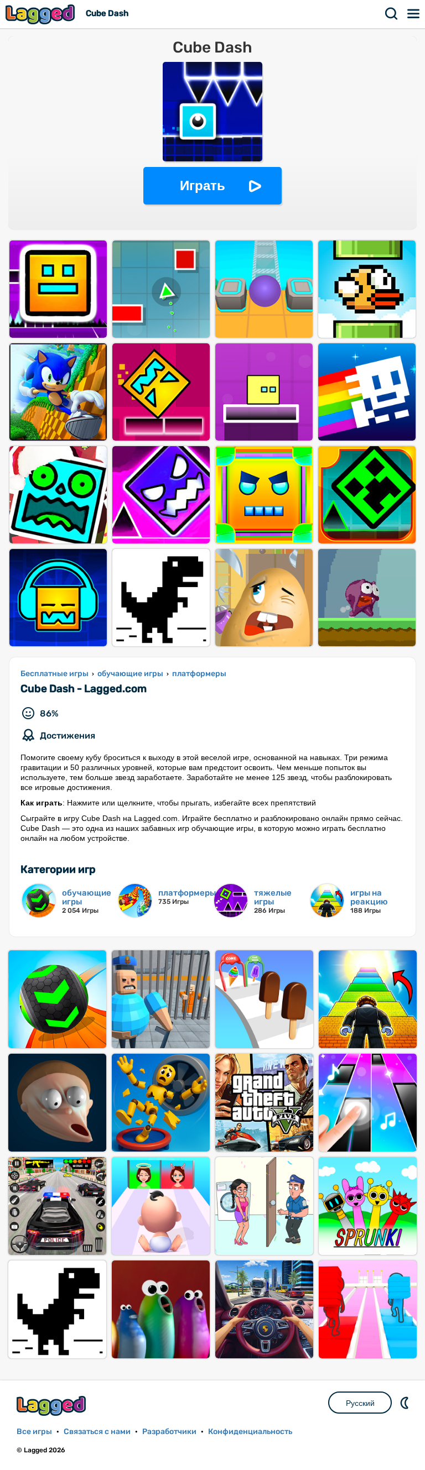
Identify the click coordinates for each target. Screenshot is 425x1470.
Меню (414, 14)
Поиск (392, 14)
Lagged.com (53, 1405)
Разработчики (169, 1431)
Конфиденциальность (250, 1431)
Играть (202, 185)
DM (406, 1402)
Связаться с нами (97, 1431)
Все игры (34, 1431)
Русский (360, 1403)
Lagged (41, 14)
